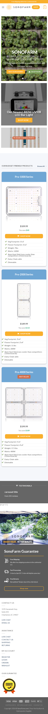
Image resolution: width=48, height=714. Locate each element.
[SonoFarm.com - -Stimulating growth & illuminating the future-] (18, 7)
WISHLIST (6, 665)
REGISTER (6, 657)
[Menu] (3, 7)
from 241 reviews (11, 496)
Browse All (41, 166)
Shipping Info (10, 705)
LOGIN (4, 660)
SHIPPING (6, 642)
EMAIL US (6, 623)
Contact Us (38, 705)
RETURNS (6, 645)
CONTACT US (7, 640)
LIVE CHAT (6, 620)
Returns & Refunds (24, 705)
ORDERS (5, 663)
